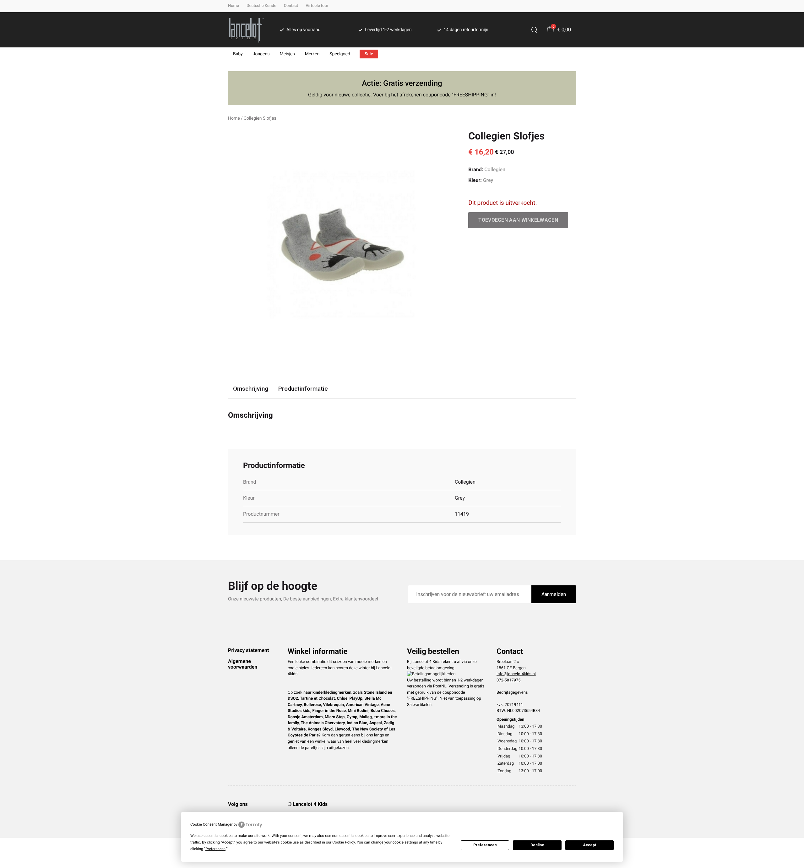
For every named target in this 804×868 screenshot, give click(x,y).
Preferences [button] (215, 849)
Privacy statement (248, 650)
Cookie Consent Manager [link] (211, 824)
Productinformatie (303, 388)
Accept (589, 845)
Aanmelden (553, 594)
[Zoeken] (534, 30)
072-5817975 (509, 680)
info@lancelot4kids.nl (516, 674)
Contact (291, 5)
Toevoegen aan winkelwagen (518, 220)
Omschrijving (250, 388)
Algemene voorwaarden (242, 664)
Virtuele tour (317, 5)
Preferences (485, 845)
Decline (537, 845)
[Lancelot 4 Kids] (246, 30)
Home (233, 5)
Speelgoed (339, 54)
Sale (369, 54)
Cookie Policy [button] (343, 842)
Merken (312, 54)
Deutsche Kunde (261, 5)
